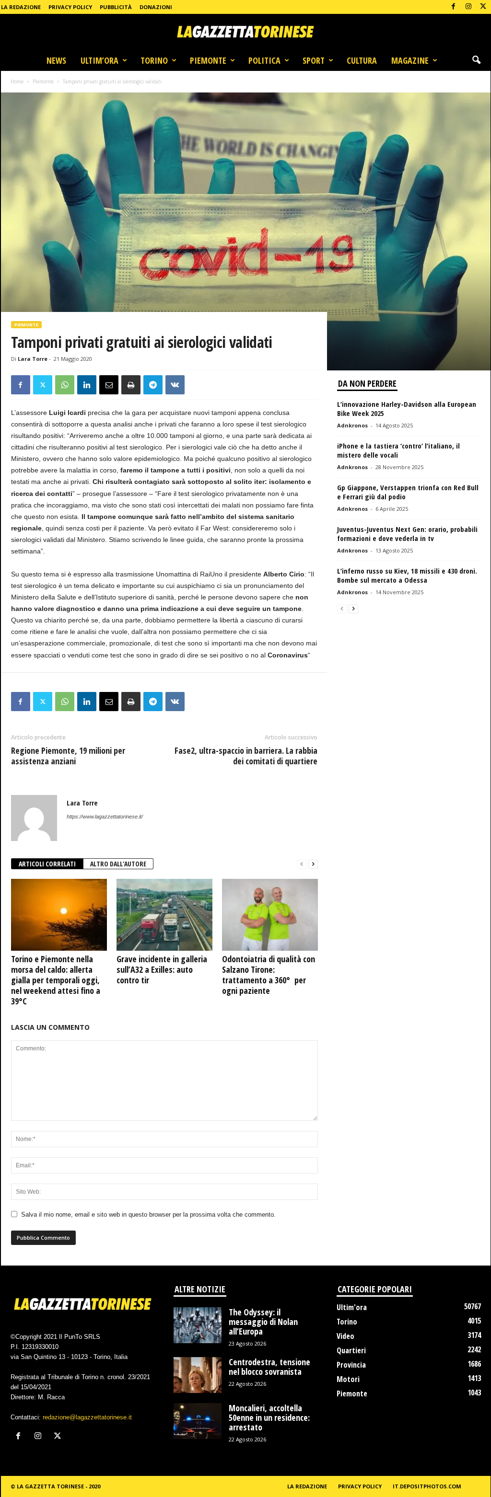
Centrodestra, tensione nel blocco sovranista (269, 1366)
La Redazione (21, 7)
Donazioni (156, 7)
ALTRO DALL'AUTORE (118, 863)
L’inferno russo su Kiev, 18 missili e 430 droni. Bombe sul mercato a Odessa (407, 575)
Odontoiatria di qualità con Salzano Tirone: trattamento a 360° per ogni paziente (268, 974)
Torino (154, 60)
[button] (476, 60)
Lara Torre (32, 358)
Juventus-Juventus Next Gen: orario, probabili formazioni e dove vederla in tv (407, 533)
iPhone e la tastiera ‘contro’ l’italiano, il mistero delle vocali (398, 450)
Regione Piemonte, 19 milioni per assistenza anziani (68, 755)
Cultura (362, 60)
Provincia (351, 1364)
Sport (314, 60)
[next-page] (313, 864)
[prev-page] (301, 864)
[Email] (108, 384)
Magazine (410, 60)
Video (345, 1336)
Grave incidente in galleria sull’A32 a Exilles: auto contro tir (162, 969)
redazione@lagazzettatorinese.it (87, 1417)
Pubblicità (116, 7)
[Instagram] (468, 7)
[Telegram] (153, 384)
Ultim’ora (99, 60)
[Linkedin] (86, 384)
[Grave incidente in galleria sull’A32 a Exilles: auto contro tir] (164, 915)
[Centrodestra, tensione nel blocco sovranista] (198, 1375)
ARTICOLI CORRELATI (47, 863)
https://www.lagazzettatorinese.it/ (105, 816)
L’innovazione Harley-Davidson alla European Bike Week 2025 (406, 408)
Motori (348, 1379)
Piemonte (208, 60)
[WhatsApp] (64, 384)
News (56, 60)
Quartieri (351, 1350)
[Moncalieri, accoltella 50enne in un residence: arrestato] (198, 1421)
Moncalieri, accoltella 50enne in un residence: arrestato (269, 1417)
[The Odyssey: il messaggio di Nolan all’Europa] (198, 1325)
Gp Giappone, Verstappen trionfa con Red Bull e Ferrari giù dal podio (408, 492)
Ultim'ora (352, 1307)
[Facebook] (453, 7)
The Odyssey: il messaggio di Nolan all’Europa (263, 1321)
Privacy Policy (70, 7)
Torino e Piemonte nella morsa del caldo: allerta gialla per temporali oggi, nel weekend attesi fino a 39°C (55, 980)
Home (17, 81)
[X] (483, 7)
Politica (264, 60)
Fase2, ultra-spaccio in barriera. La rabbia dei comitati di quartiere (246, 755)
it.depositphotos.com (427, 1486)
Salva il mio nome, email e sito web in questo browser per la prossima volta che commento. (148, 1214)
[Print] (130, 384)
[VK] (175, 384)
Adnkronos (352, 425)
